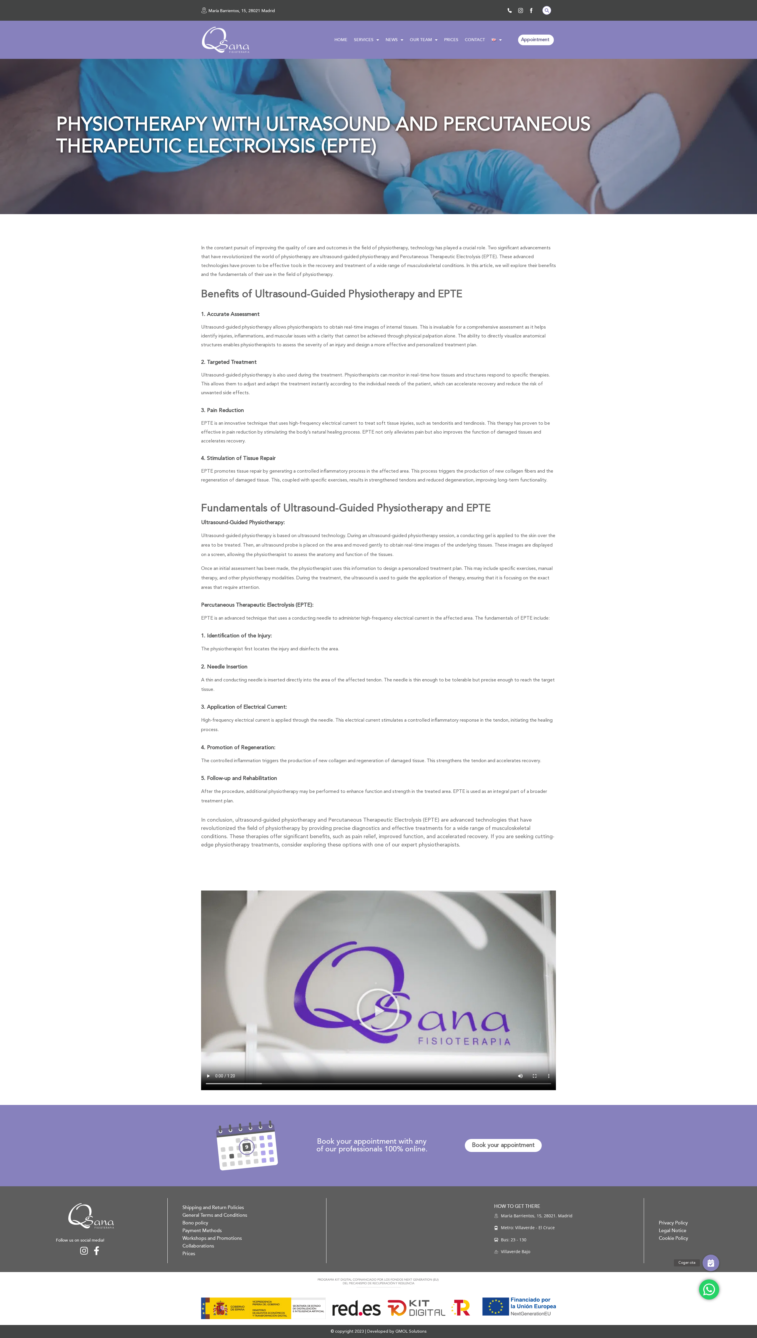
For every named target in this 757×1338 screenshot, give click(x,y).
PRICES (451, 39)
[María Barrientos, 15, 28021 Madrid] (204, 10)
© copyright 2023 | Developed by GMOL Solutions (378, 1331)
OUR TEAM (421, 39)
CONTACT (475, 39)
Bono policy (195, 1223)
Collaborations (198, 1246)
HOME (340, 39)
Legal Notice (672, 1231)
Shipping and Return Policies (213, 1208)
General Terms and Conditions (214, 1215)
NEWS (392, 39)
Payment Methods (202, 1231)
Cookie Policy (673, 1238)
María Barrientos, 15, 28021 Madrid (241, 10)
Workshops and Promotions (212, 1238)
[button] (546, 10)
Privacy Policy (673, 1223)
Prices (188, 1254)
